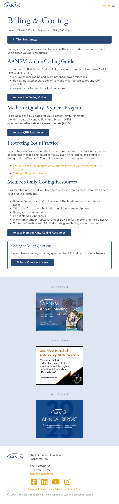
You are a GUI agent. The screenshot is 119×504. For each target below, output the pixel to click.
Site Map (76, 489)
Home (11, 30)
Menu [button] (107, 5)
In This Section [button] (23, 39)
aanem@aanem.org (41, 474)
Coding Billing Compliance (29, 173)
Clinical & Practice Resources (34, 30)
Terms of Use (36, 489)
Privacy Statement (57, 489)
